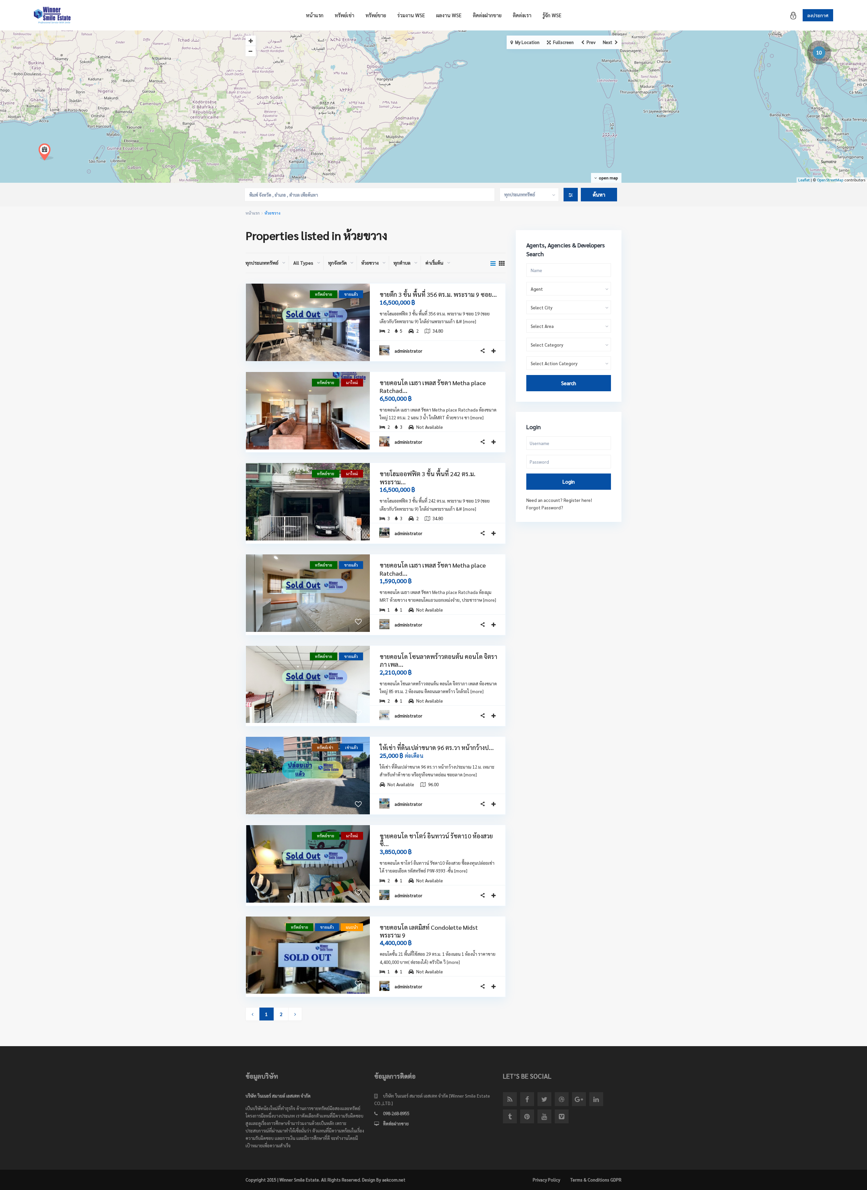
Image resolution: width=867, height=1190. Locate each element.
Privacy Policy (546, 1180)
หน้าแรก (314, 15)
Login (569, 481)
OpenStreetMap (830, 179)
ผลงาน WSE (449, 15)
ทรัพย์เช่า (344, 15)
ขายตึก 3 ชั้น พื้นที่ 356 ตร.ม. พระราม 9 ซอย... (438, 294)
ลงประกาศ (817, 15)
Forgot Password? (544, 507)
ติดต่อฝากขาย (487, 15)
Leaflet (804, 179)
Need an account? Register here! (559, 500)
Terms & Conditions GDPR (595, 1180)
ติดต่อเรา (522, 15)
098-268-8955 (396, 1113)
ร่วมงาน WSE (411, 15)
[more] (469, 321)
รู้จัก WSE (552, 15)
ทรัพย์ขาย (375, 15)
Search (568, 383)
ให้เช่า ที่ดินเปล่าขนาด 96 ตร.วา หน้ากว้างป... (437, 747)
